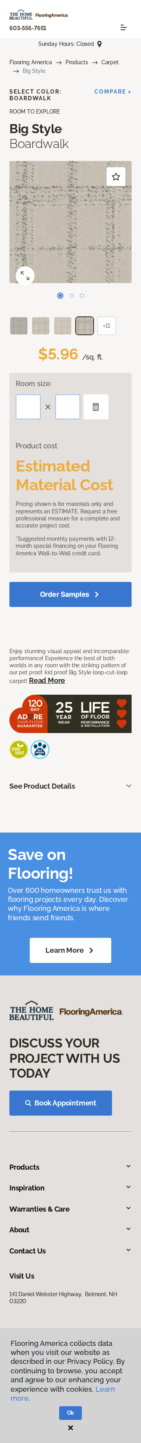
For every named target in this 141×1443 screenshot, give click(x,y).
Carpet (110, 62)
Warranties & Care (39, 1209)
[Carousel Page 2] (72, 296)
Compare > (113, 91)
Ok (70, 1413)
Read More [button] (47, 680)
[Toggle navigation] (124, 27)
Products (76, 62)
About (19, 1230)
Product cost (36, 446)
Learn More (64, 950)
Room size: (33, 383)
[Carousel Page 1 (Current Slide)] (60, 296)
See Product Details (42, 786)
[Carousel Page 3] (82, 296)
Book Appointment (65, 1103)
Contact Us (27, 1251)
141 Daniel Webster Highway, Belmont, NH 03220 (63, 1297)
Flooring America (30, 62)
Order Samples (65, 594)
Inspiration (27, 1188)
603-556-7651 (27, 28)
